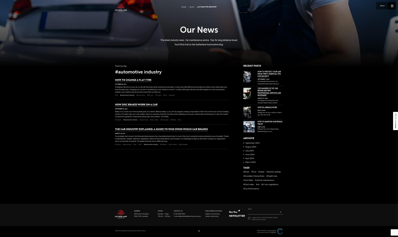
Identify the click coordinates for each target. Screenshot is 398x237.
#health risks (271, 176)
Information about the (266, 232)
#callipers (118, 120)
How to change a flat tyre (133, 80)
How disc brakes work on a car (136, 104)
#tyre (165, 95)
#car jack (158, 95)
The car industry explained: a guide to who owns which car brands (161, 129)
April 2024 (249, 158)
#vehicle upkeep (273, 172)
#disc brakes (154, 120)
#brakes (173, 120)
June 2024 (250, 154)
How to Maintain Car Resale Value (270, 122)
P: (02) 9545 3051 (179, 214)
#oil (257, 184)
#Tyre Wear (248, 180)
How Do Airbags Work (267, 107)
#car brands (173, 144)
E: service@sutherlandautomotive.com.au (187, 216)
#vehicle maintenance (264, 180)
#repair (261, 172)
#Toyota (118, 144)
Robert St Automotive (212, 214)
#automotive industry (127, 95)
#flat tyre (150, 95)
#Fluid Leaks (248, 184)
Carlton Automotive (211, 216)
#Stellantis (163, 144)
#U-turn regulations (269, 184)
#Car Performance (251, 189)
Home (183, 7)
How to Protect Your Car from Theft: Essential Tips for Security (269, 73)
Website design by (266, 230)
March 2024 (250, 162)
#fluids (246, 172)
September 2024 (252, 143)
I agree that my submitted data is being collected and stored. (264, 218)
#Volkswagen (183, 144)
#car (117, 95)
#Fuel (253, 172)
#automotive (141, 95)
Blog (192, 7)
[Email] (265, 212)
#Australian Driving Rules (253, 176)
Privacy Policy (141, 230)
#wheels (172, 95)
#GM (140, 144)
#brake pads (165, 120)
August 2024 (250, 147)
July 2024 (249, 151)
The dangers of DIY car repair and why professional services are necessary (269, 91)
